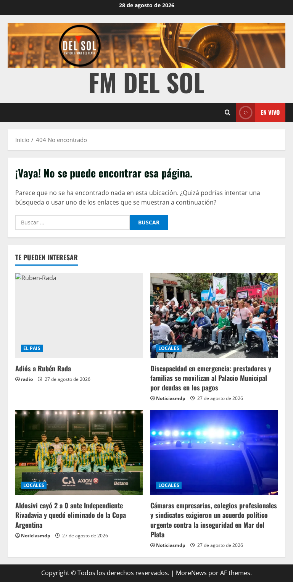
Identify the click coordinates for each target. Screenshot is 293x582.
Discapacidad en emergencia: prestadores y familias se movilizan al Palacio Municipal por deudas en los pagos (210, 377)
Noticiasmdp (170, 398)
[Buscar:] (72, 222)
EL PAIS (31, 348)
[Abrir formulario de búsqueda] (227, 112)
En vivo (270, 112)
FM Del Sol (146, 81)
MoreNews (191, 573)
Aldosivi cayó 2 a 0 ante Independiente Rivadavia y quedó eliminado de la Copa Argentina (70, 514)
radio (27, 379)
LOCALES (168, 348)
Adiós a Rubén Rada (43, 368)
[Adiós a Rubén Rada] (79, 315)
